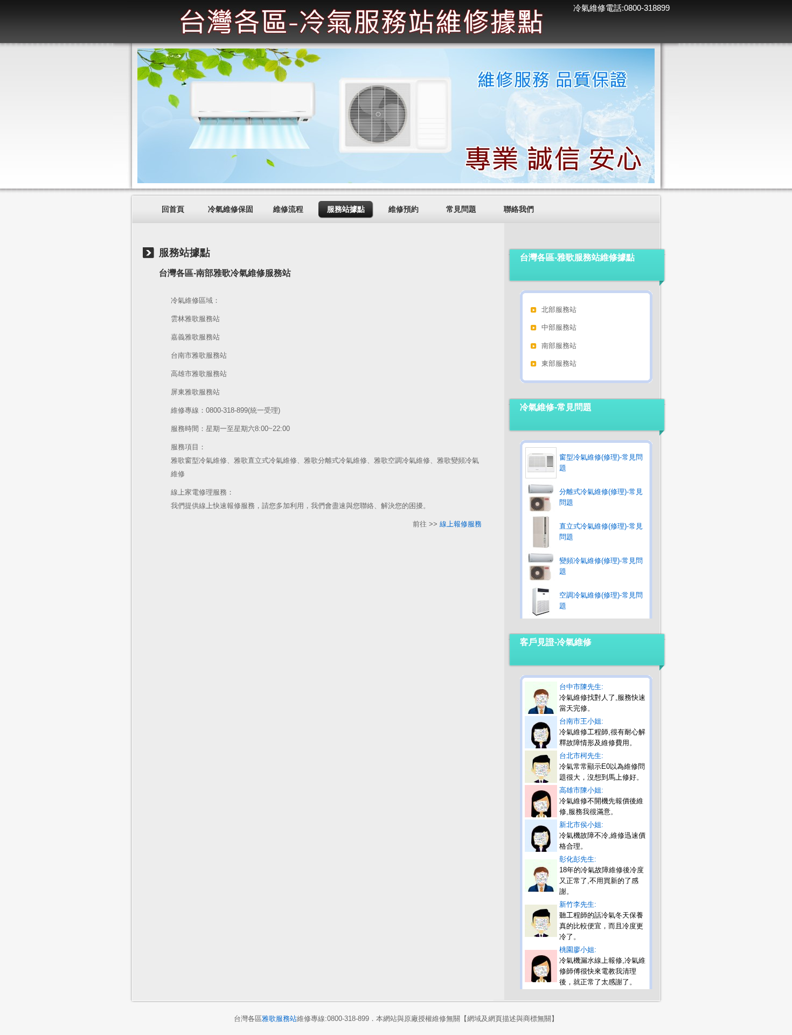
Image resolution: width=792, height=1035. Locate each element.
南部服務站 (558, 346)
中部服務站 (558, 327)
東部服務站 (558, 363)
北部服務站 (558, 309)
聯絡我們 (519, 209)
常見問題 (461, 209)
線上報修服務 (461, 524)
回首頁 (173, 209)
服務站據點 (346, 209)
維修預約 (403, 209)
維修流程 (288, 209)
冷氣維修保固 (230, 209)
